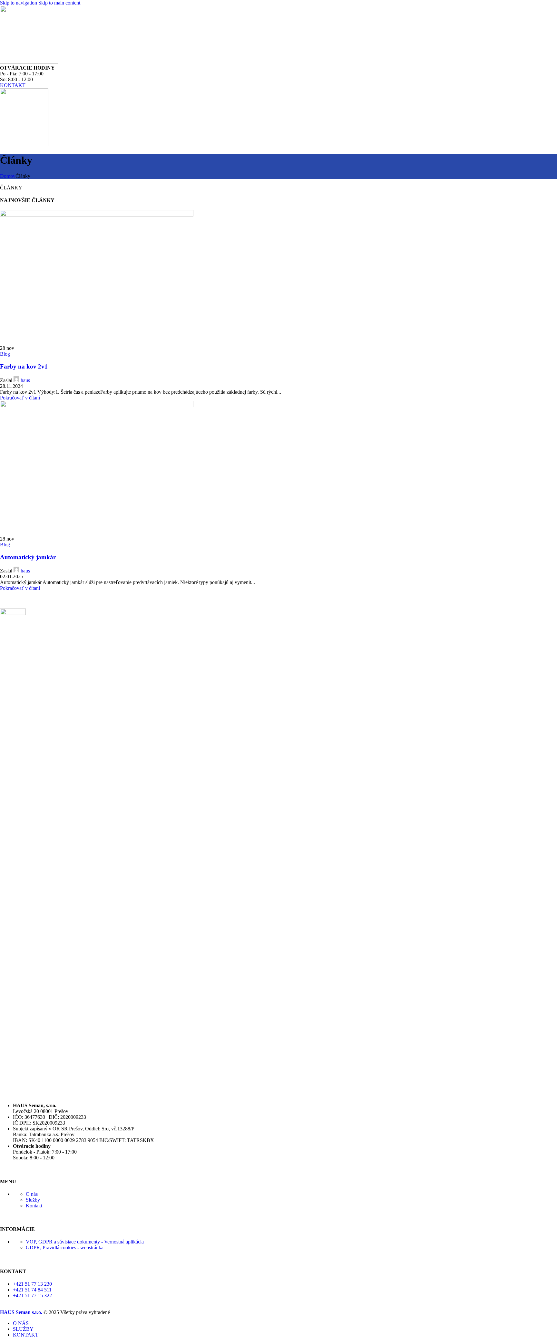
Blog (5, 354)
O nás (32, 1194)
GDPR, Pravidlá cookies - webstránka (64, 1247)
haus (25, 380)
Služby (33, 1200)
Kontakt (34, 1205)
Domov (7, 176)
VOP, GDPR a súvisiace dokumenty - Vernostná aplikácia (85, 1241)
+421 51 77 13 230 (32, 1284)
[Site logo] (29, 62)
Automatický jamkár (28, 557)
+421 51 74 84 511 (32, 1289)
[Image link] (13, 613)
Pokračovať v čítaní (20, 397)
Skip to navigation (19, 2)
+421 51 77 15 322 (32, 1295)
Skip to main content (59, 2)
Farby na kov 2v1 (24, 366)
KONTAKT (12, 85)
